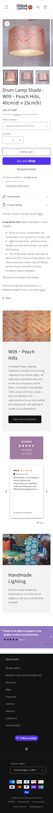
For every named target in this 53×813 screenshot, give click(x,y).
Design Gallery (13, 667)
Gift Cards (11, 682)
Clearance (11, 696)
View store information (17, 185)
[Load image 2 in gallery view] (26, 77)
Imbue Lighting (24, 798)
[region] (27, 491)
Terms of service (19, 806)
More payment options (26, 169)
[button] (6, 7)
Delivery (10, 703)
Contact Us (11, 718)
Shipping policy (36, 806)
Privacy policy (39, 802)
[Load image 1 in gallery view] (10, 77)
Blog (8, 689)
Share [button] (8, 297)
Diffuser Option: (10, 119)
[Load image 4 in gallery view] (42, 77)
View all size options (25, 419)
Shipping (16, 114)
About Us (10, 710)
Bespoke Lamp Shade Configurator (24, 675)
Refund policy (24, 802)
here (40, 213)
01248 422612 (13, 725)
